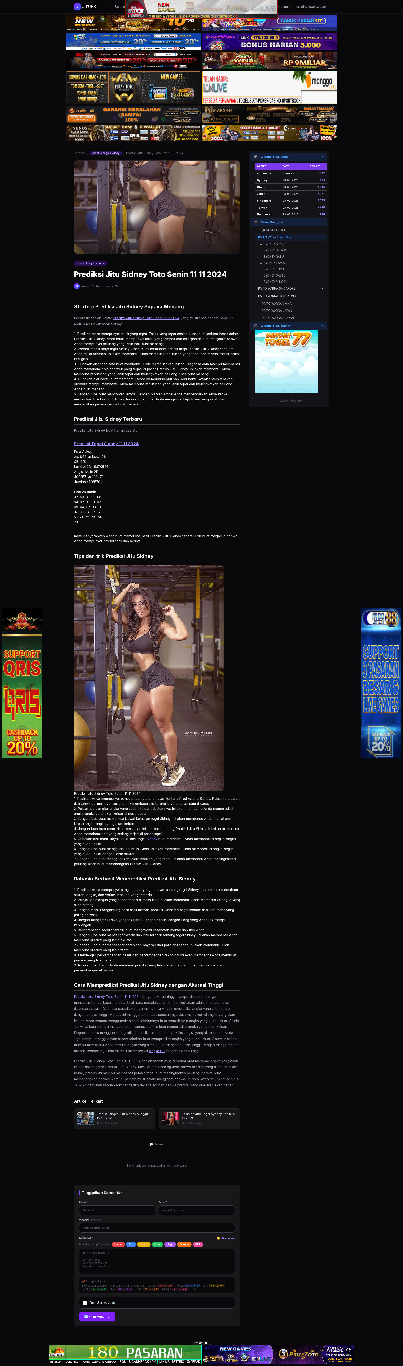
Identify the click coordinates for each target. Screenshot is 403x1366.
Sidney (152, 839)
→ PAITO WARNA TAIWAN (276, 317)
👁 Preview (228, 1238)
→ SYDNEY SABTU (273, 275)
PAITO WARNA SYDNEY (275, 237)
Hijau (157, 1244)
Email (163, 1202)
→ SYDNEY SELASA (273, 250)
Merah (118, 1244)
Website (90, 1220)
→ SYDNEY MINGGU (274, 281)
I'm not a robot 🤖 (102, 1302)
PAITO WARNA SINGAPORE (276, 288)
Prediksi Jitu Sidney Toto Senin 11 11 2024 (146, 318)
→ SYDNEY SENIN (272, 244)
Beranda (80, 153)
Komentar (86, 1237)
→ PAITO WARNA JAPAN (275, 310)
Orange (184, 1244)
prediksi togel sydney (105, 153)
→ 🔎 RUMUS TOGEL (272, 230)
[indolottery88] (381, 683)
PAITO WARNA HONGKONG (277, 296)
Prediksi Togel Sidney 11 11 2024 (106, 443)
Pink (198, 1244)
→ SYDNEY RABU (272, 256)
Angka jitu (157, 1051)
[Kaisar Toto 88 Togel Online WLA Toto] (22, 683)
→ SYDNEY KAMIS (272, 263)
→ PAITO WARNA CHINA (275, 303)
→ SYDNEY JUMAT (273, 269)
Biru (131, 1244)
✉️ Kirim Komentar (97, 1316)
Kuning (144, 1244)
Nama (83, 1202)
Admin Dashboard (291, 401)
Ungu (170, 1244)
